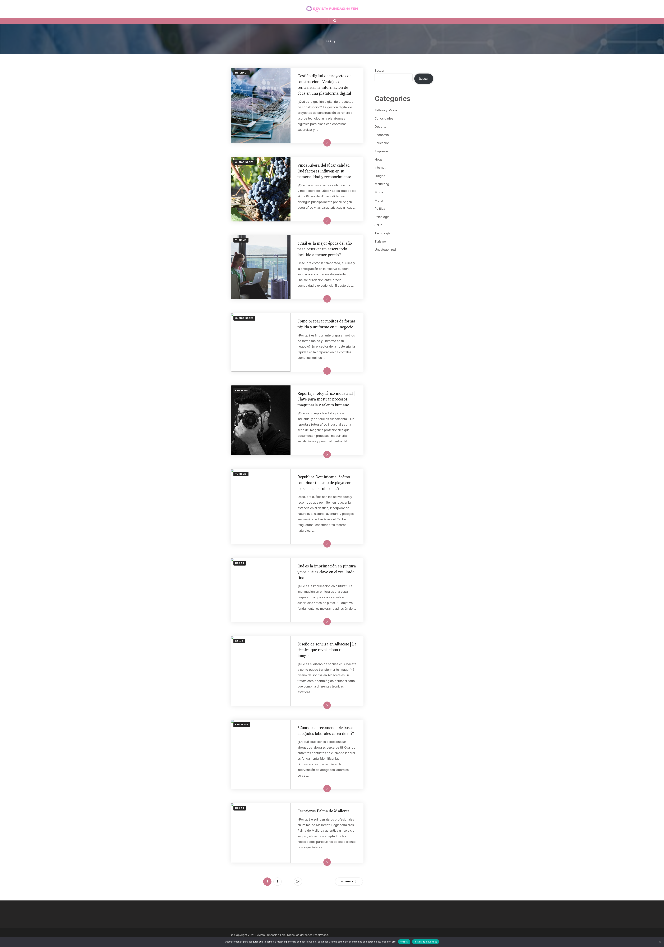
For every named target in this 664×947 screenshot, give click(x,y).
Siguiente (346, 881)
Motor (379, 200)
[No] (659, 942)
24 (299, 881)
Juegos (380, 176)
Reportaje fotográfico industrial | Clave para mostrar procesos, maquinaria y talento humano (326, 399)
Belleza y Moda (386, 110)
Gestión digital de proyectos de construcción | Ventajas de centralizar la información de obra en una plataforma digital (324, 84)
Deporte (380, 126)
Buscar (379, 70)
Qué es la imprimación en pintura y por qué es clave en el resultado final (326, 571)
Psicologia (382, 217)
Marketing (382, 184)
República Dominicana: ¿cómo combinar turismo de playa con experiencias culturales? (324, 482)
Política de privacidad (425, 941)
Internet (241, 72)
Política (380, 208)
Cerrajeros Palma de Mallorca (323, 811)
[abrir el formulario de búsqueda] (332, 21)
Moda (379, 192)
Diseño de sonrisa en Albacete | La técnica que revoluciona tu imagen (326, 649)
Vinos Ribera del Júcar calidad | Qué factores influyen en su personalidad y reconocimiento (324, 171)
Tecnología (382, 233)
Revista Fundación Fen (270, 935)
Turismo (241, 240)
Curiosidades (244, 162)
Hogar (239, 563)
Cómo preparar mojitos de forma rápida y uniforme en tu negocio (326, 324)
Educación (382, 143)
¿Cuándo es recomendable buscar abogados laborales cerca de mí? (326, 730)
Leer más (321, 143)
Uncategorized (385, 249)
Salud (239, 641)
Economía (382, 135)
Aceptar (404, 941)
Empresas (241, 390)
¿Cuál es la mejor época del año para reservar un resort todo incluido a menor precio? (324, 249)
